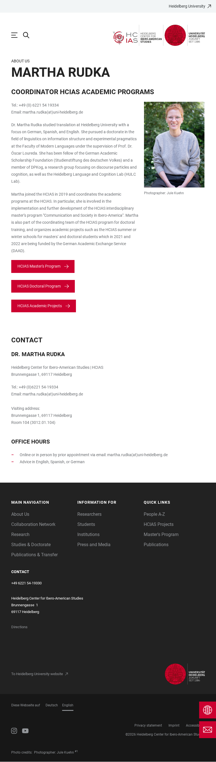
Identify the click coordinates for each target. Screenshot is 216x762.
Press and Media (94, 544)
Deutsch (52, 705)
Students (86, 524)
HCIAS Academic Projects (39, 306)
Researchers (89, 514)
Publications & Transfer (34, 554)
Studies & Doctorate (31, 544)
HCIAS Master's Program (38, 266)
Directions (19, 627)
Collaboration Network (33, 524)
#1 (76, 751)
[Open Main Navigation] (17, 35)
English (67, 705)
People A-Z (154, 514)
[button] (41, 502)
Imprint (173, 725)
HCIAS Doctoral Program (39, 286)
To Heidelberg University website (37, 674)
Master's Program (161, 534)
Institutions (88, 534)
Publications (156, 544)
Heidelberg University (187, 6)
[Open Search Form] (29, 35)
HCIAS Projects (159, 524)
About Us (20, 514)
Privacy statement (148, 725)
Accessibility (195, 725)
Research (20, 534)
